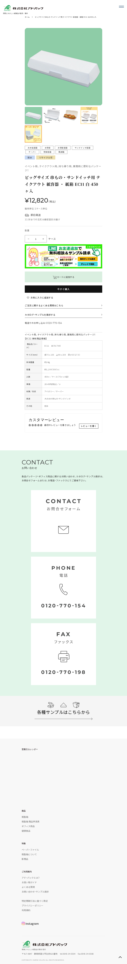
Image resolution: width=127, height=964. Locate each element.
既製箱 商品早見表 (30, 821)
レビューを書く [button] (89, 425)
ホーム (27, 17)
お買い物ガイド (29, 882)
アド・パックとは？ (31, 877)
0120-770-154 (54, 323)
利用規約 (26, 910)
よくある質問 (28, 887)
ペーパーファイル (30, 849)
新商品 (25, 858)
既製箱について (29, 854)
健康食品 (26, 830)
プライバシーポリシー (32, 905)
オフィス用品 (28, 826)
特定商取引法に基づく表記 (35, 900)
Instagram (32, 923)
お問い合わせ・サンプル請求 (35, 891)
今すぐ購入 (63, 289)
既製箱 (25, 816)
